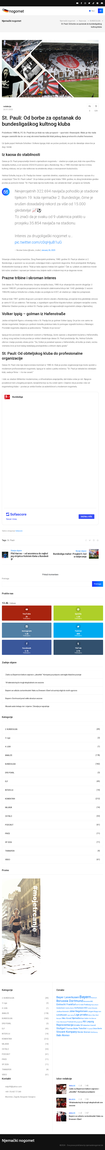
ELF (52, 781)
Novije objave (81, 551)
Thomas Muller (72, 1028)
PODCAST (52, 825)
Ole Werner (92, 1018)
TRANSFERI (52, 851)
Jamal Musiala (92, 1008)
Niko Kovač (67, 1018)
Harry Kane (94, 1005)
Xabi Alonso (63, 1035)
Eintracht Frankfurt (66, 1004)
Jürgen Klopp (93, 1011)
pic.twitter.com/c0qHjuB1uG (38, 242)
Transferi (82, 1028)
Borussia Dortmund (69, 1000)
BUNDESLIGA (52, 764)
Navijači (58, 1018)
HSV (85, 1008)
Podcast (70, 1022)
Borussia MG (88, 1001)
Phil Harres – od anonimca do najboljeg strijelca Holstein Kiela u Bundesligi (29, 556)
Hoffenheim (78, 1008)
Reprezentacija (64, 1024)
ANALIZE (52, 755)
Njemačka (76, 1018)
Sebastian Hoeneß (89, 1025)
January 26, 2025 (48, 250)
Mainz (90, 1015)
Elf (77, 1005)
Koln (99, 1011)
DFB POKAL (52, 773)
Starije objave (16, 551)
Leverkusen (61, 1015)
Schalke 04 (78, 1025)
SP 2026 (52, 842)
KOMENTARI (52, 799)
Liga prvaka (81, 1014)
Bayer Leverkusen (67, 997)
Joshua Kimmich (62, 1011)
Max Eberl (95, 1015)
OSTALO (52, 816)
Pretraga (5, 579)
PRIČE (52, 833)
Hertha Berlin (69, 1008)
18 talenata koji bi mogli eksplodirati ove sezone (24, 683)
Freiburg (87, 1005)
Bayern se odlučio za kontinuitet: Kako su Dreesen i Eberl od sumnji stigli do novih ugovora (41, 690)
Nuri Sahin (84, 1018)
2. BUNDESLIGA (52, 729)
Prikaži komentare (50, 574)
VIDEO (52, 859)
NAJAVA (52, 807)
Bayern (85, 996)
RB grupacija (78, 1022)
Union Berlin (97, 1028)
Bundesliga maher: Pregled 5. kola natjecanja (69, 555)
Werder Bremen (83, 1032)
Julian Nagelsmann (78, 1011)
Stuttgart (60, 1028)
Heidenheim (60, 1008)
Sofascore (19, 531)
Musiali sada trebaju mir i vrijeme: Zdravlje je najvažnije (27, 706)
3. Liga (52, 738)
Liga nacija (70, 1015)
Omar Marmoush (61, 1022)
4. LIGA (52, 746)
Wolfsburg (94, 1032)
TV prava (89, 1029)
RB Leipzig (88, 1021)
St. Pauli (10, 540)
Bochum (94, 998)
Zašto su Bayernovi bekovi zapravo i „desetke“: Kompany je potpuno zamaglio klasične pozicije (43, 675)
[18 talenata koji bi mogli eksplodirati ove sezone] (61, 1103)
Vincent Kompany (66, 1031)
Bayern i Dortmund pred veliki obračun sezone (23, 698)
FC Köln (81, 1005)
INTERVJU (52, 790)
